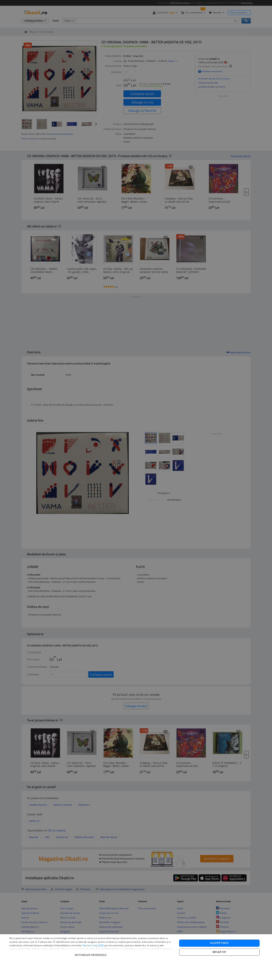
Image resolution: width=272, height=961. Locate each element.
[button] (91, 953)
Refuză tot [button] (219, 952)
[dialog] (136, 947)
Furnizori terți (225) (93, 945)
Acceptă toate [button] (219, 943)
